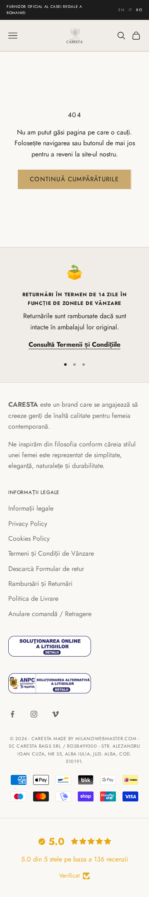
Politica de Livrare (33, 598)
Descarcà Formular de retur (46, 568)
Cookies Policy (29, 538)
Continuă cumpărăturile (74, 179)
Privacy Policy (27, 523)
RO (139, 9)
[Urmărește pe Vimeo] (55, 714)
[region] (74, 307)
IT (130, 9)
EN (121, 9)
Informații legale (30, 508)
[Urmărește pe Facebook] (12, 714)
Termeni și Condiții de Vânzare (51, 553)
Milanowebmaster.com (106, 738)
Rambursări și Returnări (40, 583)
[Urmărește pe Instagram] (34, 714)
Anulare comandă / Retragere (49, 614)
